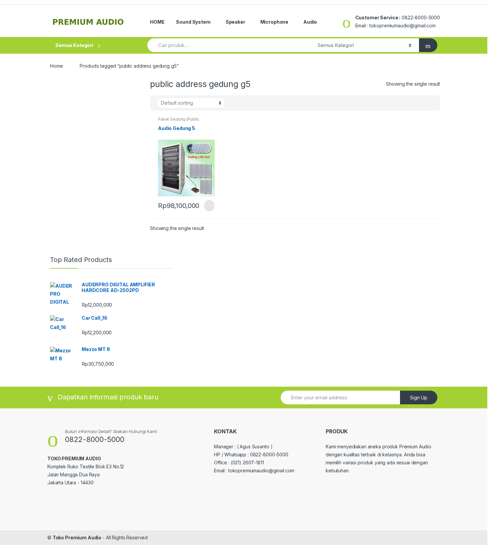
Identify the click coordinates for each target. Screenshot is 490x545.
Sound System (193, 22)
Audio (310, 22)
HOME (157, 22)
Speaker (235, 22)
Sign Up (418, 397)
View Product (209, 205)
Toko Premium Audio (77, 537)
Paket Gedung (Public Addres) (178, 121)
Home (56, 66)
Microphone (274, 22)
